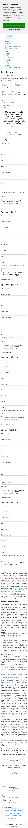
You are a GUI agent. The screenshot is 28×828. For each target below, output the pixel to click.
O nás (6, 40)
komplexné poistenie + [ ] (11, 203)
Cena (2, 189)
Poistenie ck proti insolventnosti (13, 813)
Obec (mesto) (5, 155)
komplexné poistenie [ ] (11, 201)
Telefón (3, 178)
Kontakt (7, 41)
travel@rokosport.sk (14, 802)
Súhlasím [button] (14, 24)
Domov (6, 55)
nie (3, 198)
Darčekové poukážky (10, 818)
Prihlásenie (7, 43)
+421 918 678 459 (13, 797)
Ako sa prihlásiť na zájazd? (12, 808)
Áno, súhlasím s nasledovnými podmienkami (14, 754)
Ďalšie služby (8, 817)
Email (3, 184)
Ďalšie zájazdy (8, 36)
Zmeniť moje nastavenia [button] (14, 29)
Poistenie (3, 196)
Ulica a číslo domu (6, 149)
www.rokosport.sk (12, 677)
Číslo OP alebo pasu (6, 172)
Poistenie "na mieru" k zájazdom (13, 815)
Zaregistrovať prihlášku (14, 772)
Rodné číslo (4, 166)
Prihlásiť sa (14, 127)
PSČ (2, 160)
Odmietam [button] (14, 26)
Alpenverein (8, 38)
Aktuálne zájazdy (9, 35)
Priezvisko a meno (6, 143)
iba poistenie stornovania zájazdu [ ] (14, 200)
